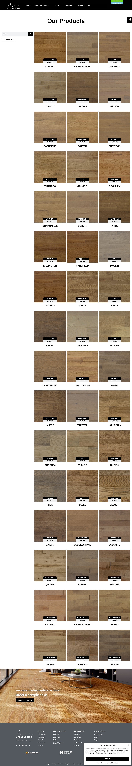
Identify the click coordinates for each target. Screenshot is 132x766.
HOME (28, 6)
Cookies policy (98, 734)
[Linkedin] (23, 745)
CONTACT (81, 6)
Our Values (77, 737)
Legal (118, 762)
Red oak (40, 740)
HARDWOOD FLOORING (41, 6)
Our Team (77, 740)
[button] (128, 745)
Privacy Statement (100, 731)
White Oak (41, 737)
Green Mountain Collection (58, 743)
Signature (56, 734)
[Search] (30, 34)
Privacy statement (111, 762)
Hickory (40, 746)
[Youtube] (26, 745)
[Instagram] (20, 745)
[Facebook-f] (17, 745)
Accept (107, 759)
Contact (76, 746)
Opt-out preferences (101, 762)
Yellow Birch (42, 743)
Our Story (77, 734)
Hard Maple (41, 734)
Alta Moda (56, 737)
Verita (55, 740)
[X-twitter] (30, 745)
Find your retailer (79, 743)
